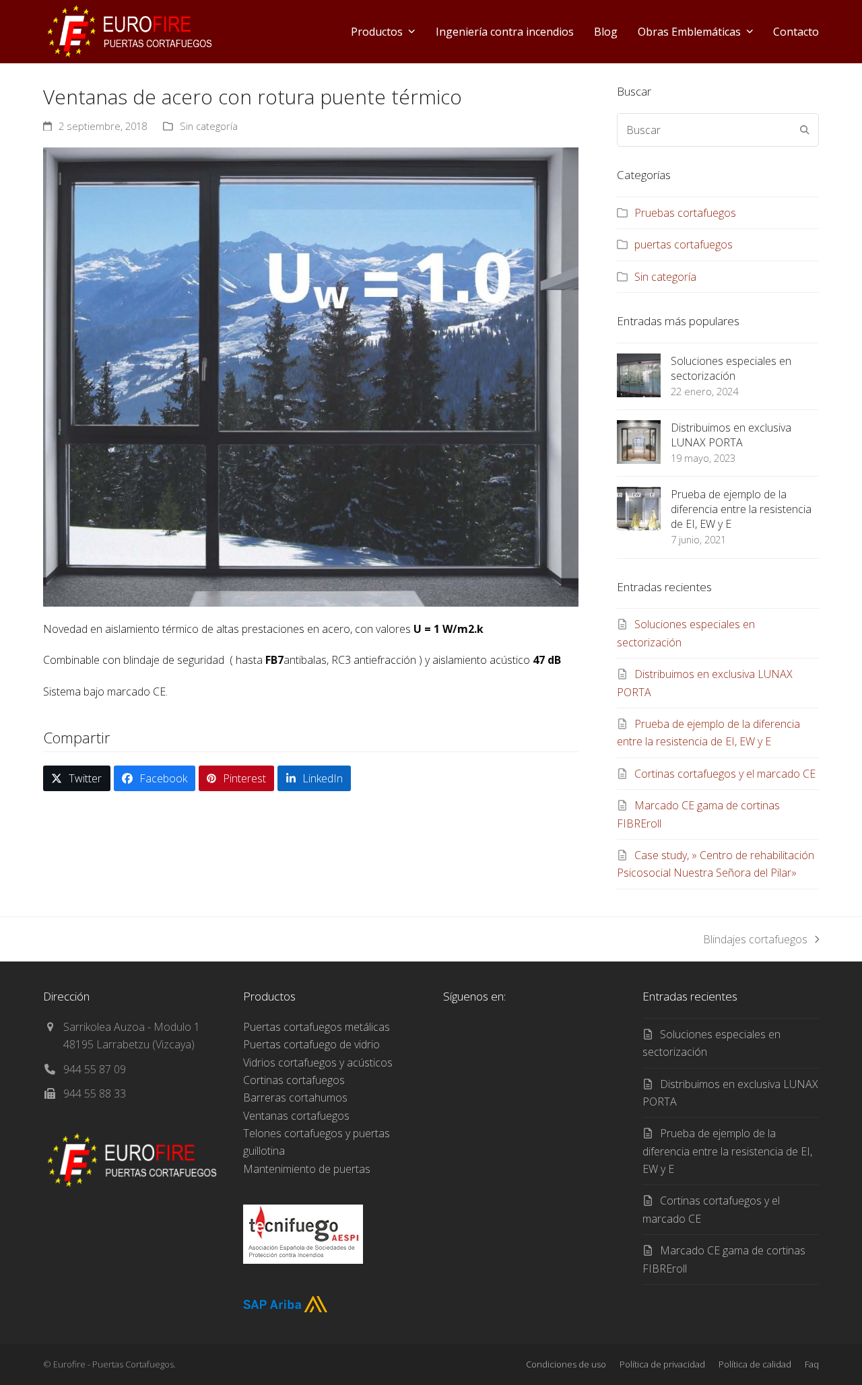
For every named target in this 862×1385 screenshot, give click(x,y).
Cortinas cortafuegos (294, 1080)
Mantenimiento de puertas (306, 1168)
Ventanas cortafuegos (296, 1115)
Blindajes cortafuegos (755, 940)
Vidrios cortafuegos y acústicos (318, 1062)
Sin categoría (209, 126)
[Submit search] (804, 130)
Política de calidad (755, 1364)
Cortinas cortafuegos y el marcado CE (725, 773)
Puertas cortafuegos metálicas (316, 1026)
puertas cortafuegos (683, 244)
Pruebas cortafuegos (685, 212)
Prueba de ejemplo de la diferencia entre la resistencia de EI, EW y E (727, 1151)
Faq (812, 1364)
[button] (76, 779)
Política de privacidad (662, 1364)
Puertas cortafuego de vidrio (311, 1044)
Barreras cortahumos (295, 1097)
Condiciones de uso (566, 1364)
